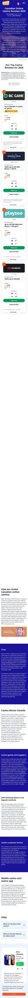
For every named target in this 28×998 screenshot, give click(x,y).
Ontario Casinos (15, 83)
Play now (14, 133)
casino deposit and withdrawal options (12, 811)
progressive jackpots (10, 770)
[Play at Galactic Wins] (14, 156)
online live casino (13, 777)
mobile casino (19, 618)
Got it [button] (14, 994)
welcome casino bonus (17, 727)
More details (14, 147)
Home (20, 59)
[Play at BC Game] (14, 95)
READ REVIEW (14, 137)
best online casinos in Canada (11, 51)
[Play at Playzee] (14, 213)
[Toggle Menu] (24, 3)
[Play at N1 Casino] (14, 268)
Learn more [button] (5, 990)
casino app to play (9, 624)
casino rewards (11, 730)
